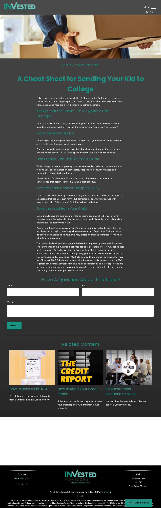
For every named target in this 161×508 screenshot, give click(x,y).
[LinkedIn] (22, 484)
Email (84, 286)
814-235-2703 (25, 478)
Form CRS (149, 12)
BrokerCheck (105, 492)
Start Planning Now (138, 503)
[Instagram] (27, 484)
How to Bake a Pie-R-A (28, 389)
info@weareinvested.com (80, 483)
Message (11, 302)
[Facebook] (18, 484)
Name (10, 286)
